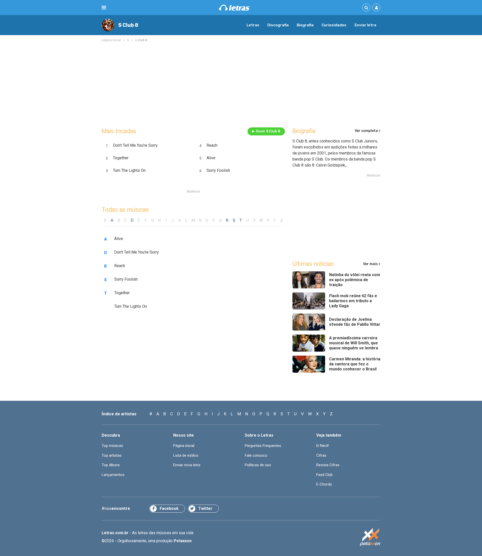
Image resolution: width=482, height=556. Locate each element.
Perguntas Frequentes (263, 445)
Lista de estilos (185, 455)
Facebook (169, 508)
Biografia (305, 25)
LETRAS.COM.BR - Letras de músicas (234, 8)
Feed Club (324, 474)
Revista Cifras (327, 465)
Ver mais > (371, 264)
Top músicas (112, 445)
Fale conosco (256, 455)
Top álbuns (111, 465)
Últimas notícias (313, 263)
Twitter (205, 508)
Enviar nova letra (186, 465)
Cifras (321, 455)
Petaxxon (183, 540)
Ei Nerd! (322, 445)
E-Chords (324, 484)
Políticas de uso (258, 465)
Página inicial (183, 445)
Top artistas (112, 455)
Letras (253, 25)
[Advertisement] (241, 84)
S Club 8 (128, 25)
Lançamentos (113, 474)
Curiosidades (334, 25)
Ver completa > (367, 131)
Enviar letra (365, 25)
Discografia (278, 25)
